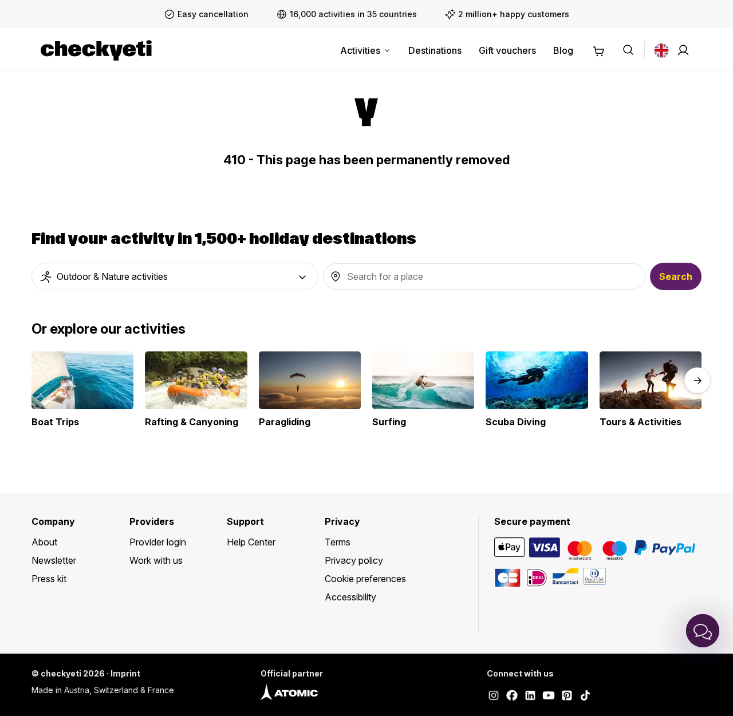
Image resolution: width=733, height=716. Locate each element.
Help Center (251, 542)
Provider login (157, 542)
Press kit (48, 578)
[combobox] (175, 276)
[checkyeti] (96, 50)
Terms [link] (337, 542)
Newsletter (53, 560)
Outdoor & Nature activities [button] (112, 276)
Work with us (156, 560)
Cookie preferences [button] (365, 578)
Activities (360, 50)
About (44, 542)
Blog (563, 50)
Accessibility (350, 597)
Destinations (435, 50)
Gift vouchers (507, 50)
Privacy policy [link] (354, 560)
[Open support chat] (702, 630)
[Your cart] (599, 50)
